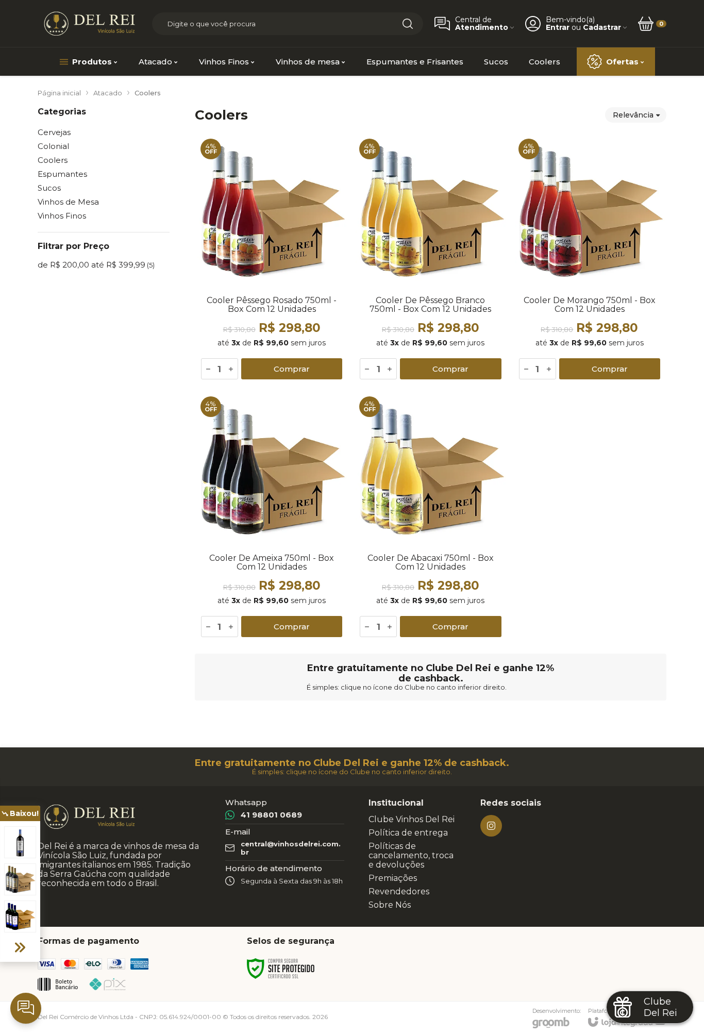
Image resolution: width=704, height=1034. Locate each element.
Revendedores (398, 891)
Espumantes (62, 174)
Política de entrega (408, 833)
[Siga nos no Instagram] (491, 826)
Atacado (107, 93)
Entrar (557, 27)
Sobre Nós (389, 905)
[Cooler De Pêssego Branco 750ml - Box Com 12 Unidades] (430, 259)
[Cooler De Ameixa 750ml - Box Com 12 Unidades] (271, 517)
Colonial (53, 146)
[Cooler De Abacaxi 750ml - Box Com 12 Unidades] (430, 517)
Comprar (292, 369)
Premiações (392, 878)
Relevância (633, 115)
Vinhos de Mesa (68, 201)
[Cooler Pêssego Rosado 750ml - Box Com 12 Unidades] (271, 259)
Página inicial (59, 93)
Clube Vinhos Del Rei (411, 819)
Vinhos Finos (62, 215)
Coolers (53, 160)
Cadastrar (602, 27)
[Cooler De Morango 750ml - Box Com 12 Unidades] (589, 259)
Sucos (49, 188)
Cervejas (54, 132)
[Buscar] (407, 23)
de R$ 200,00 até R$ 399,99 (96, 265)
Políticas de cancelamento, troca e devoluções (411, 855)
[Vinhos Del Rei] (89, 23)
